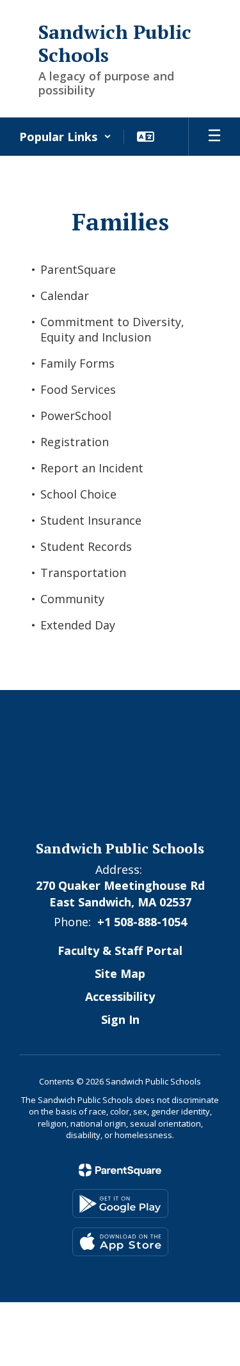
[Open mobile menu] (214, 136)
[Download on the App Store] (120, 1241)
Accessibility (120, 996)
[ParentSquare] (120, 1170)
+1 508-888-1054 (142, 921)
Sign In (120, 1019)
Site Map (120, 973)
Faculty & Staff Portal (120, 950)
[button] (65, 136)
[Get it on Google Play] (120, 1203)
